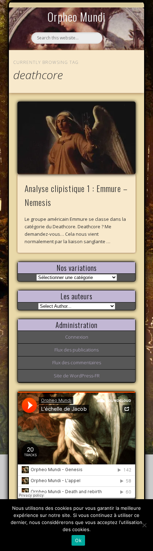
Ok (78, 540)
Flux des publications (76, 350)
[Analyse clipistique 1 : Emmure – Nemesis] (76, 138)
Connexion (76, 337)
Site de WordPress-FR (77, 375)
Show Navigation (118, 65)
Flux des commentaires (76, 362)
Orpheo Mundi (76, 16)
